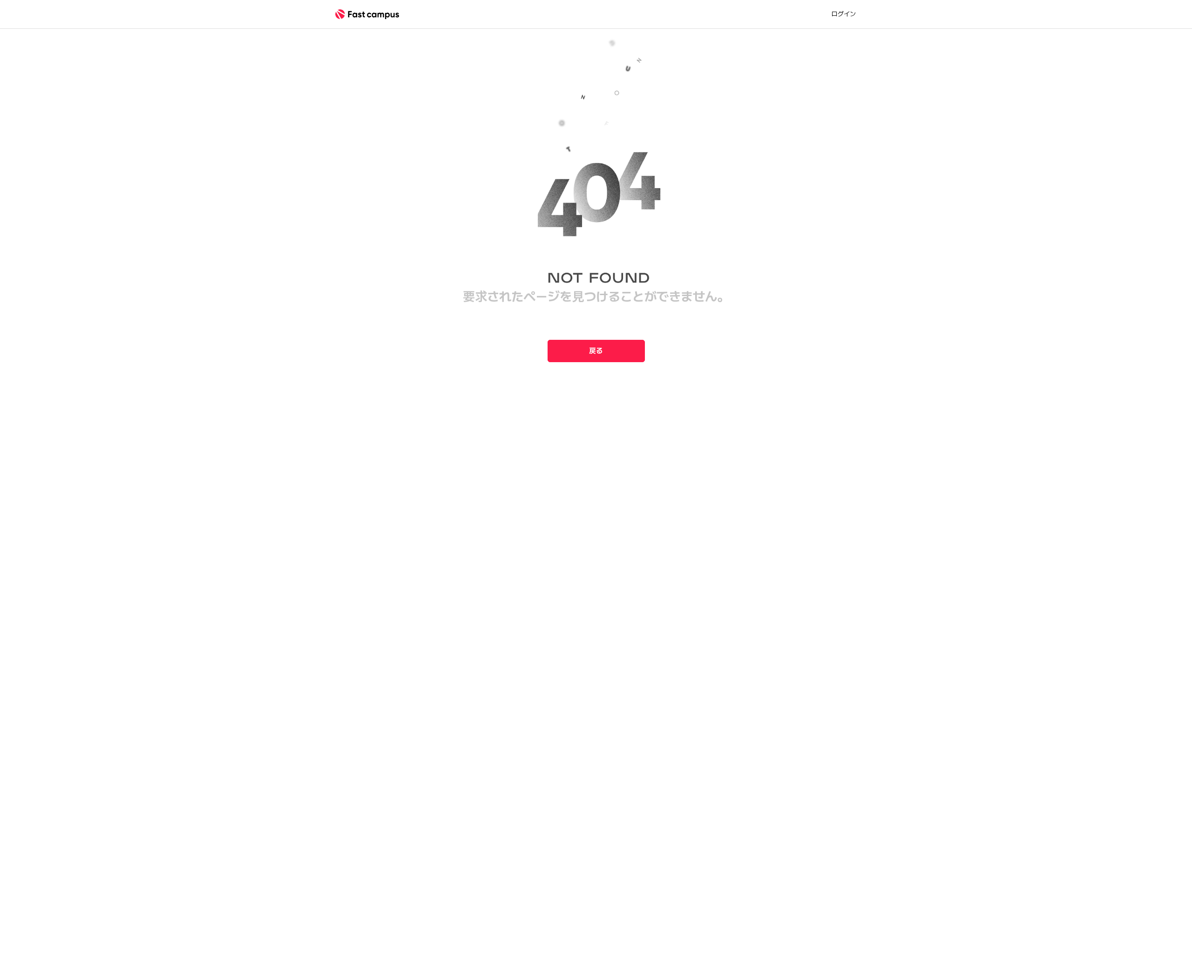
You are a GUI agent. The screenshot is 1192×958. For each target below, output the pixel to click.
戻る (596, 350)
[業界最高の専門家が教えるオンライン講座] (367, 14)
